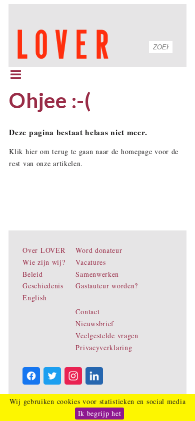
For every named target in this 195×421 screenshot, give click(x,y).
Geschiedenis (42, 285)
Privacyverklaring (104, 347)
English (34, 297)
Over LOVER (43, 250)
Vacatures (91, 262)
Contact (88, 311)
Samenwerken (97, 274)
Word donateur (99, 250)
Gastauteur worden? (107, 285)
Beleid (32, 274)
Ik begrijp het (100, 413)
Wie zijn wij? (43, 262)
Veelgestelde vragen (107, 335)
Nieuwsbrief (95, 323)
